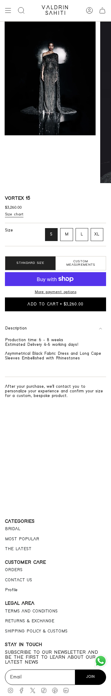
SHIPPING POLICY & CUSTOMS (36, 631)
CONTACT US (18, 580)
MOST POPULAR (22, 539)
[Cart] (102, 10)
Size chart (14, 214)
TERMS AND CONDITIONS (31, 611)
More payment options (55, 292)
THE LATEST (18, 549)
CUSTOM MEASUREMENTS (80, 263)
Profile (11, 590)
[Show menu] (8, 10)
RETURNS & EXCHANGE (29, 621)
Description (16, 328)
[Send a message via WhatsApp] (100, 661)
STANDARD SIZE (30, 262)
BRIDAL (12, 529)
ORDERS (14, 570)
